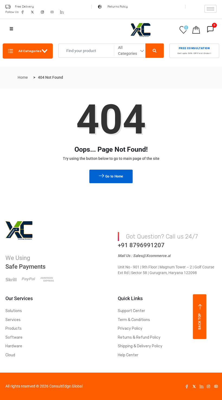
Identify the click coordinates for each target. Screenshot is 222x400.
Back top (200, 321)
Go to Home (114, 176)
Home (23, 77)
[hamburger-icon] (210, 9)
